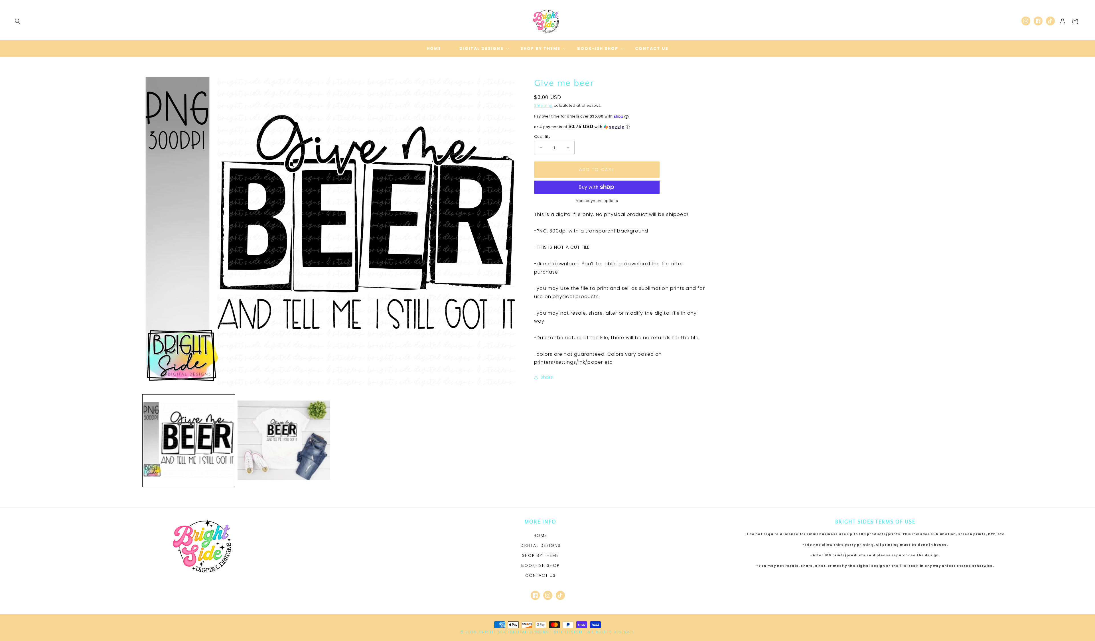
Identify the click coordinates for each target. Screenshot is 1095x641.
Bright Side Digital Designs (514, 632)
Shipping (543, 105)
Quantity (542, 136)
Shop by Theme (540, 555)
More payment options (597, 200)
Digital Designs (540, 545)
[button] (17, 21)
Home (540, 535)
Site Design (568, 632)
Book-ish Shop (540, 565)
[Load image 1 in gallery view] (189, 441)
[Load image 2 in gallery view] (284, 441)
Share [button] (547, 377)
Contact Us (540, 575)
